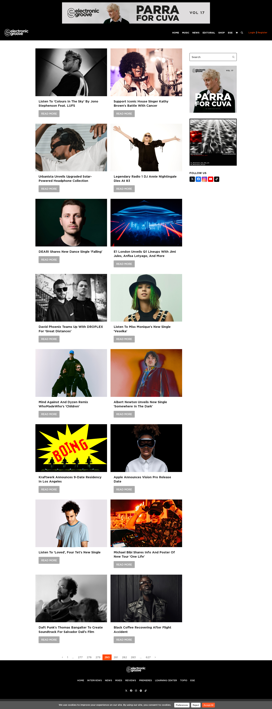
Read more (49, 113)
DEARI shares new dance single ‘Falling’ (70, 252)
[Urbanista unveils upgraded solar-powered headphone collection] (71, 147)
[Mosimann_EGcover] (213, 164)
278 (90, 657)
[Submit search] (233, 57)
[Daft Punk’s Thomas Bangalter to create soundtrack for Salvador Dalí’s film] (71, 598)
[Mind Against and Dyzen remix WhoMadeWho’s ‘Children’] (71, 373)
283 (134, 657)
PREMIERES (145, 680)
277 (81, 657)
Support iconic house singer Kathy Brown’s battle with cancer (141, 103)
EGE (192, 680)
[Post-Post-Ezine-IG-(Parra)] (213, 111)
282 (125, 657)
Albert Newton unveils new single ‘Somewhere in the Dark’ (140, 404)
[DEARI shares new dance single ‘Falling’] (71, 222)
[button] (242, 32)
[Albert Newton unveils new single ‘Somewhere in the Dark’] (146, 373)
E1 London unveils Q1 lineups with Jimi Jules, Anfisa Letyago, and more (145, 254)
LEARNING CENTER (166, 680)
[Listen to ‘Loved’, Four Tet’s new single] (71, 523)
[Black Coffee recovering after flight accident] (146, 598)
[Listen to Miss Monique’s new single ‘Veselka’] (146, 298)
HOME (80, 680)
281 (116, 657)
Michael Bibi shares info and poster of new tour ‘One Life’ (144, 554)
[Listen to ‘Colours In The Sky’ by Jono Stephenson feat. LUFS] (71, 72)
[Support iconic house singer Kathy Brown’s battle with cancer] (146, 72)
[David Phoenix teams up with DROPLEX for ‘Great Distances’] (71, 298)
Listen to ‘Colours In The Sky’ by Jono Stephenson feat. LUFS (68, 103)
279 (98, 657)
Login (252, 32)
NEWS (108, 680)
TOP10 (183, 680)
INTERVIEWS (94, 680)
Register (262, 32)
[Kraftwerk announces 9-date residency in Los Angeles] (71, 448)
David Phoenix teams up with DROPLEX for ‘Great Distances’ (71, 329)
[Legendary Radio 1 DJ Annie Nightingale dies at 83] (146, 147)
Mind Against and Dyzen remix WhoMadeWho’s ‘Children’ (63, 404)
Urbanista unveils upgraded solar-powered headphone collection (65, 178)
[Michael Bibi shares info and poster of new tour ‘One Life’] (146, 523)
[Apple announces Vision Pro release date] (146, 448)
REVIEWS (130, 680)
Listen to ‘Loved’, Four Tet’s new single (70, 552)
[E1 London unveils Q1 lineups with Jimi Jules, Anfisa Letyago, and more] (146, 222)
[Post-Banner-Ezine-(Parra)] (136, 22)
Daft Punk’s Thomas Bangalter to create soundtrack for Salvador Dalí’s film (71, 629)
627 (149, 657)
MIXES (118, 680)
